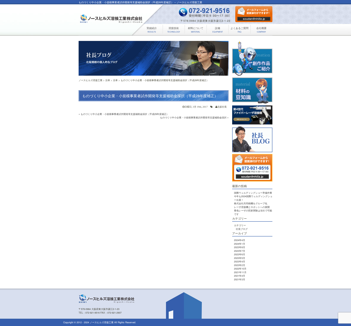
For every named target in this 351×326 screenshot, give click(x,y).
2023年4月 (239, 261)
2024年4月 (239, 240)
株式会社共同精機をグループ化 (250, 203)
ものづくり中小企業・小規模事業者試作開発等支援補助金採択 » (194, 117)
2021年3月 (239, 279)
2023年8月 (239, 247)
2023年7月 (239, 251)
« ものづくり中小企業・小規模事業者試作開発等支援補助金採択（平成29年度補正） (124, 114)
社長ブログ (242, 229)
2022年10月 (240, 268)
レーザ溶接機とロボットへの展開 (252, 207)
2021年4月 (239, 275)
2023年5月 (239, 258)
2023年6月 (239, 254)
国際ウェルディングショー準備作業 (253, 192)
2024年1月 (239, 243)
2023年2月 (239, 265)
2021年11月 (240, 272)
